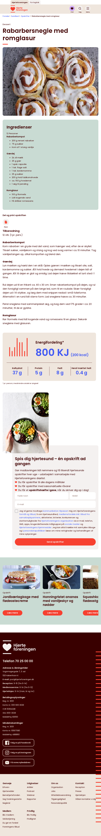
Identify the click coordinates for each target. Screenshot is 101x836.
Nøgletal (6, 803)
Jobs (53, 791)
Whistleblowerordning (61, 795)
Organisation (57, 787)
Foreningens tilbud (11, 826)
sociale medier (72, 524)
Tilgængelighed (58, 799)
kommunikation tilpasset (55, 511)
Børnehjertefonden (11, 795)
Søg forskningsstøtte (12, 799)
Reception (80, 787)
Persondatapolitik (59, 803)
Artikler (30, 787)
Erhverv (6, 787)
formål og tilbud (27, 514)
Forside (6, 16)
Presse (78, 791)
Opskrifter (25, 16)
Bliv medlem (8, 815)
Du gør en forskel (10, 823)
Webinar (31, 795)
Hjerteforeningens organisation (57, 520)
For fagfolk (34, 2)
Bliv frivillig (31, 815)
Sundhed (15, 16)
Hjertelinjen (80, 795)
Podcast (30, 791)
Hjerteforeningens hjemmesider (35, 527)
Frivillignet (31, 819)
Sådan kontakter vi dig (85, 799)
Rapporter (31, 799)
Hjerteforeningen (20, 2)
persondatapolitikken (34, 530)
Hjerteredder (8, 791)
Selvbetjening (9, 819)
